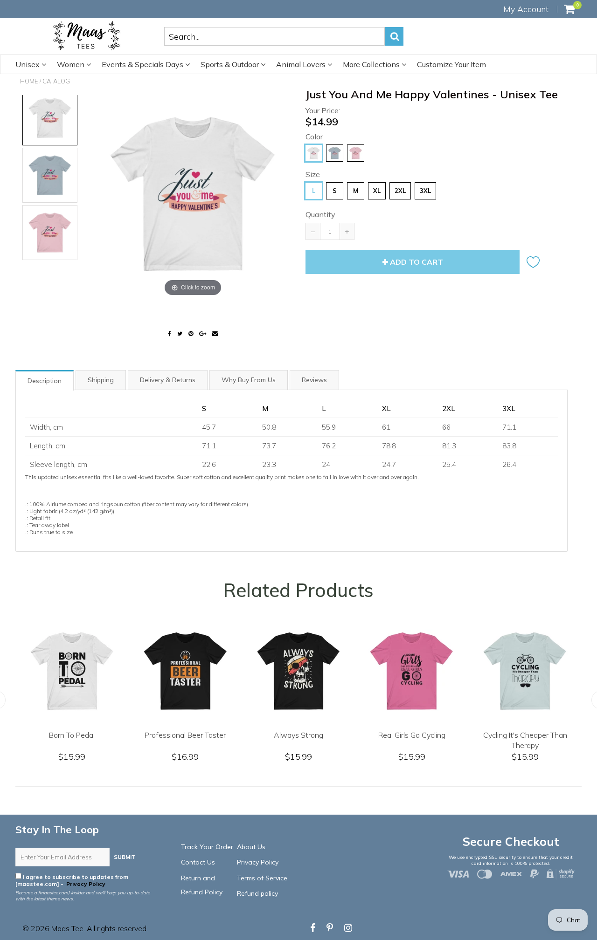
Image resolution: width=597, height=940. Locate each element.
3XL (425, 190)
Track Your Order (207, 847)
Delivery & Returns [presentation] (167, 380)
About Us (251, 847)
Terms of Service (262, 878)
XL (377, 190)
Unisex (28, 64)
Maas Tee (67, 928)
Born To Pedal (286, 735)
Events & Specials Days (143, 64)
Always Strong (513, 735)
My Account (525, 9)
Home (29, 81)
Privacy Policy (85, 883)
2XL (400, 190)
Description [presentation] (45, 381)
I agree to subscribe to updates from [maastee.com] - (71, 880)
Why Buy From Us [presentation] (249, 380)
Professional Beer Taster (399, 735)
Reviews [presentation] (314, 380)
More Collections (372, 64)
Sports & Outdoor (231, 64)
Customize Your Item (451, 64)
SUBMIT (125, 856)
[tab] (45, 380)
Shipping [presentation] (101, 380)
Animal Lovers (301, 64)
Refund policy (257, 893)
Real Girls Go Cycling (59, 735)
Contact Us (198, 862)
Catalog (56, 81)
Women (71, 64)
